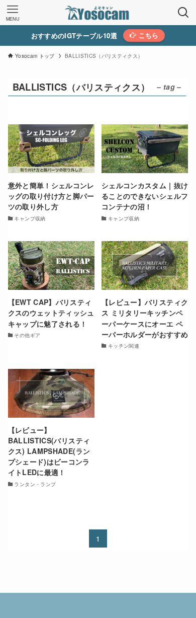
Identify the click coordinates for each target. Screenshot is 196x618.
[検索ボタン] (183, 12)
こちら (147, 35)
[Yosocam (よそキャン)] (98, 12)
